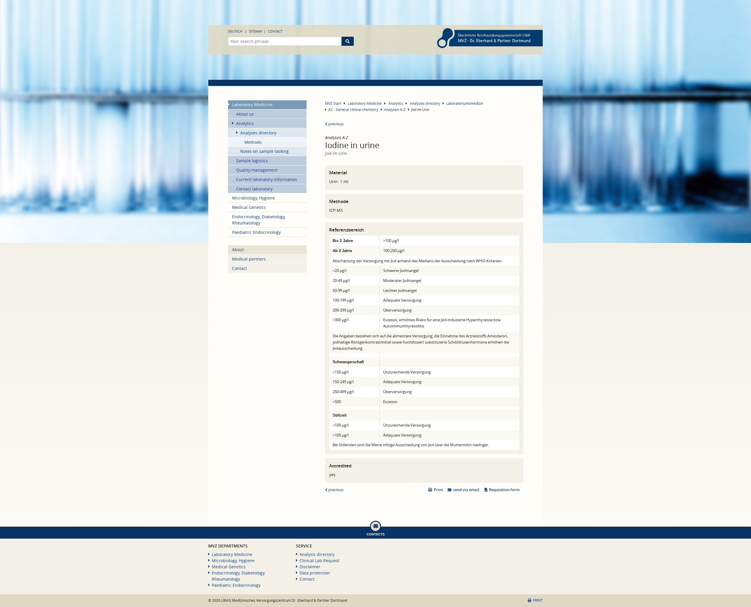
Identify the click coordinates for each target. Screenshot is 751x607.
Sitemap (255, 31)
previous (335, 123)
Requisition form (504, 489)
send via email (466, 489)
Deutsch (235, 31)
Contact (275, 31)
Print (438, 489)
